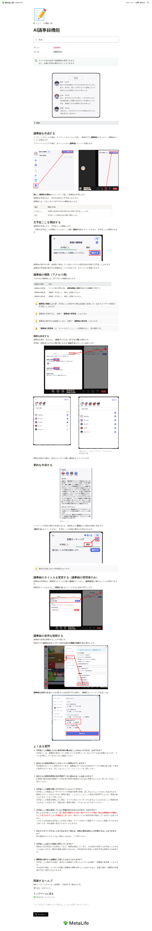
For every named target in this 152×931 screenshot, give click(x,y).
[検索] (148, 2)
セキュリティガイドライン (72, 768)
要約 (35, 215)
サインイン (130, 2)
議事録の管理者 (63, 198)
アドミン (70, 328)
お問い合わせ (140, 2)
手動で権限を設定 (47, 870)
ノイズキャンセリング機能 (82, 794)
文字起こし (38, 211)
